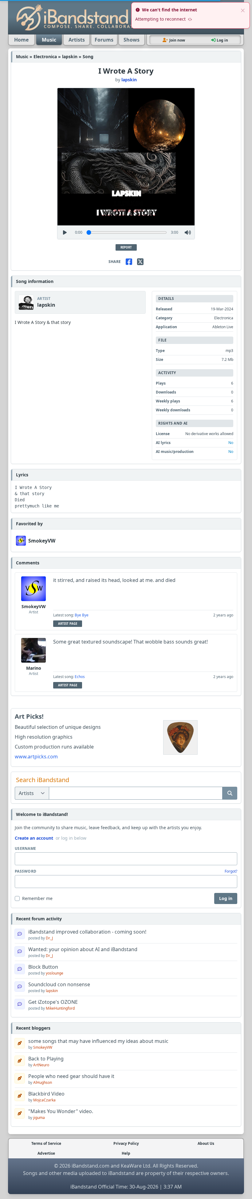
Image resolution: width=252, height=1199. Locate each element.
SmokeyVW (41, 540)
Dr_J (49, 938)
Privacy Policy (126, 1143)
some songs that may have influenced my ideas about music (98, 1041)
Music (49, 39)
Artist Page (67, 624)
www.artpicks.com (36, 756)
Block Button (43, 966)
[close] (242, 10)
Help (126, 1153)
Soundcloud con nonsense (59, 984)
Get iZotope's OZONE (53, 1002)
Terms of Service (46, 1143)
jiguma (39, 1117)
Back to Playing (46, 1058)
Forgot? (231, 871)
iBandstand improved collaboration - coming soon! (87, 931)
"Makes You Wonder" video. (60, 1111)
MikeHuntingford (60, 1008)
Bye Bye (82, 615)
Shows (132, 39)
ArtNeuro (41, 1065)
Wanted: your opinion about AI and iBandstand (82, 949)
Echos (80, 676)
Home (21, 39)
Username (25, 848)
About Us (206, 1143)
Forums (104, 39)
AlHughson (42, 1082)
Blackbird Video (46, 1093)
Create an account (34, 838)
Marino (33, 668)
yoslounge (54, 973)
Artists (77, 39)
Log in (225, 898)
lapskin (129, 80)
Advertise (46, 1153)
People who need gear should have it (71, 1076)
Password (25, 871)
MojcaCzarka (44, 1100)
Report (126, 247)
